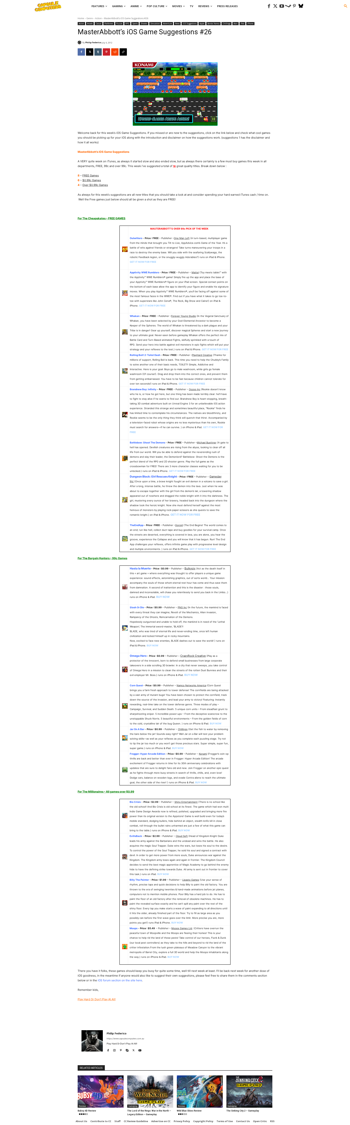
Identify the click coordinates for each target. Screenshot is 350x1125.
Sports (135, 23)
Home (81, 18)
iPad (242, 23)
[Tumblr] (98, 52)
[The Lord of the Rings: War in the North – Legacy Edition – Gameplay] (150, 1091)
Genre (89, 18)
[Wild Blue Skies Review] (200, 1091)
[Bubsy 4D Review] (101, 1091)
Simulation (155, 23)
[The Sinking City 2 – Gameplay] (249, 1091)
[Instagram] (114, 1049)
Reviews (82, 1106)
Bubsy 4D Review (87, 1110)
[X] (89, 52)
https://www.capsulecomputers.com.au (125, 1038)
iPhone (250, 23)
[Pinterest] (294, 6)
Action (98, 18)
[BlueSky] (301, 6)
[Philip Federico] (80, 42)
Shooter (144, 23)
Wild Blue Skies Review (189, 1110)
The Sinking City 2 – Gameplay (242, 1110)
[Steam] (288, 6)
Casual (98, 23)
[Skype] (127, 1049)
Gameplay (132, 1106)
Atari (236, 23)
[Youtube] (281, 6)
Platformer (108, 23)
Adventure (167, 23)
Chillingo (226, 23)
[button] (345, 6)
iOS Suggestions (190, 23)
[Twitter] (275, 6)
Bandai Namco (213, 23)
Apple (202, 23)
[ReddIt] (114, 52)
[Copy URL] (123, 52)
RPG (127, 23)
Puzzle (119, 23)
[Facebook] (269, 6)
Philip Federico (93, 42)
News (177, 23)
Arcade (90, 23)
